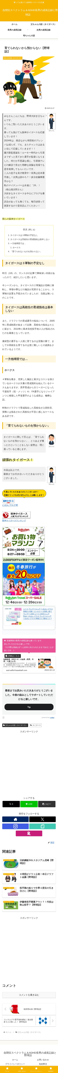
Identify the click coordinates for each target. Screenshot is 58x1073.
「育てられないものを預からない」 (26, 251)
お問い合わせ (43, 1060)
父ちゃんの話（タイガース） (16, 725)
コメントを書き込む (29, 995)
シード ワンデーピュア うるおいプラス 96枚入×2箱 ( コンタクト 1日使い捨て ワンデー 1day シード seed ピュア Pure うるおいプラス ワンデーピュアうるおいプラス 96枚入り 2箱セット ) (38, 613)
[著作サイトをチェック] (15, 819)
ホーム (15, 1060)
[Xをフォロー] (42, 819)
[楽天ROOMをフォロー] (29, 833)
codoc (52, 717)
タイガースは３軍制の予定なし (24, 235)
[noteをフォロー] (42, 826)
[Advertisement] (29, 763)
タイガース (36, 725)
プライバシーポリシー (15, 1064)
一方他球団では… (18, 243)
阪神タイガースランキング (14, 520)
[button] (47, 804)
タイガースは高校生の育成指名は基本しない (30, 239)
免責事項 (43, 1064)
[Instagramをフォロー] (15, 826)
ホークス (17, 247)
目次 (25, 229)
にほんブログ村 (10, 505)
